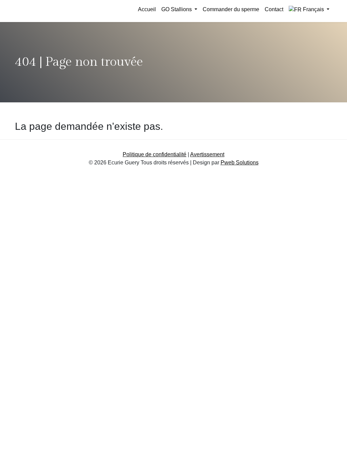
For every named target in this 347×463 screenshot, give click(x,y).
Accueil (147, 9)
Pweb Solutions (240, 162)
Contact (274, 9)
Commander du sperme (231, 9)
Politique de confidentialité (154, 154)
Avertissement (207, 154)
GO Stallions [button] (177, 9)
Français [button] (313, 9)
